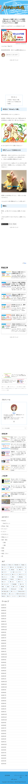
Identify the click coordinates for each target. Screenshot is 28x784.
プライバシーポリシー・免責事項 (20, 776)
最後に (9, 103)
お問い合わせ (14, 779)
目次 (12, 97)
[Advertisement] (14, 77)
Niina (14, 413)
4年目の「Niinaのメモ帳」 (14, 99)
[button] (25, 428)
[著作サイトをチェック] (14, 421)
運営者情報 (7, 775)
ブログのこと (5, 224)
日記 (11, 224)
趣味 (15, 224)
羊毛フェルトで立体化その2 (14, 101)
